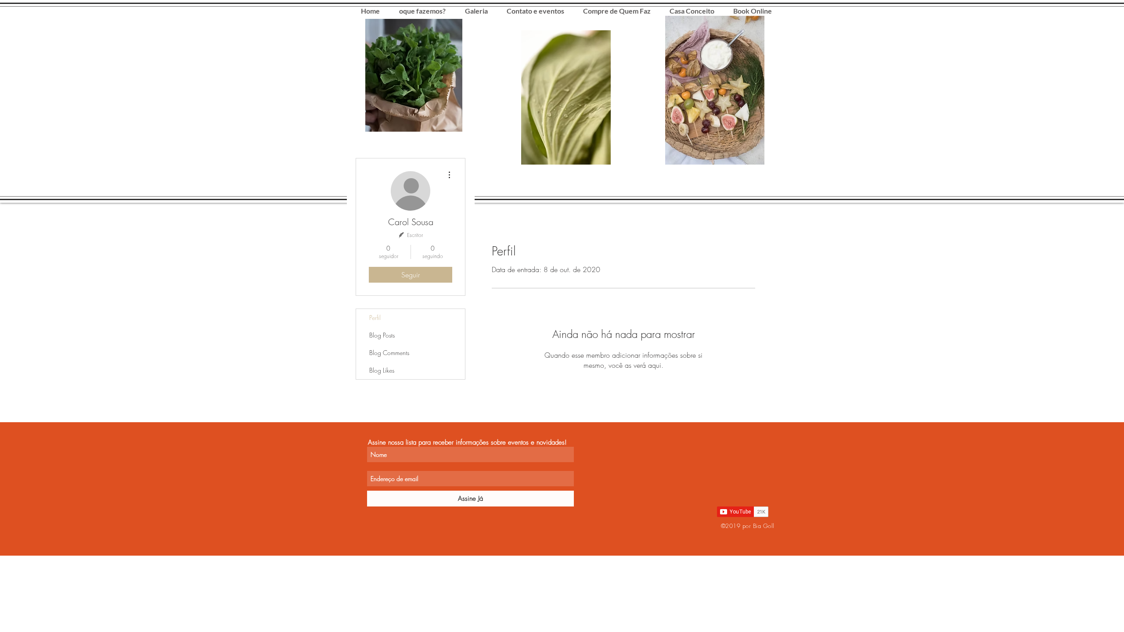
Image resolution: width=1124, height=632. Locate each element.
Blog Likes (381, 370)
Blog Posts (382, 335)
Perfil (375, 317)
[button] (422, 11)
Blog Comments (389, 352)
